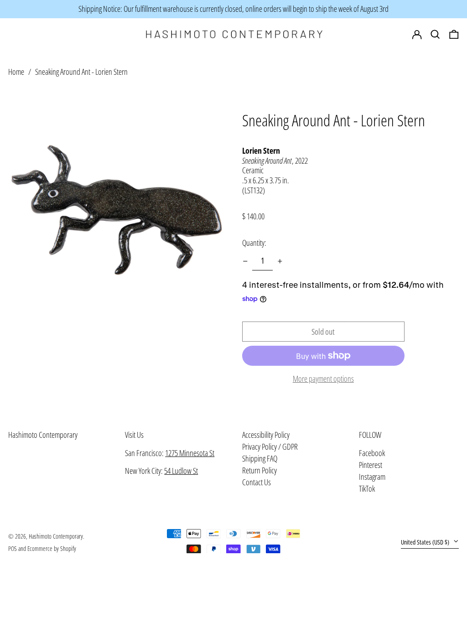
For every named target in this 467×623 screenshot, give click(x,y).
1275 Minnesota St (189, 452)
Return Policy (259, 470)
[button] (454, 35)
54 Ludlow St (181, 470)
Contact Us (256, 482)
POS (12, 548)
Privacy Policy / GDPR (270, 446)
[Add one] (280, 261)
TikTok (367, 489)
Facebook (372, 453)
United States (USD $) (426, 542)
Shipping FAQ (259, 458)
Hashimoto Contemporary (43, 434)
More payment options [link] (323, 379)
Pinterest (370, 465)
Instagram (372, 477)
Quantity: (254, 242)
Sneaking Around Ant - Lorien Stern (81, 71)
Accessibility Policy (266, 434)
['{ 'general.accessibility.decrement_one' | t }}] (245, 261)
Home (16, 71)
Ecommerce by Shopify (51, 548)
